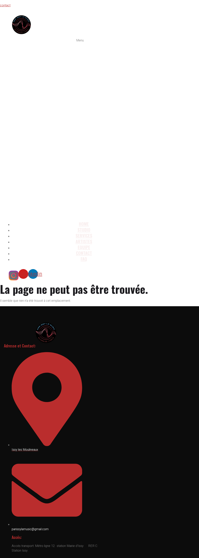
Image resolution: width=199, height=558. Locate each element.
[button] (80, 128)
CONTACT (84, 253)
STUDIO (84, 230)
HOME (84, 224)
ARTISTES (84, 241)
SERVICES (84, 235)
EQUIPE (84, 247)
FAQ (84, 259)
